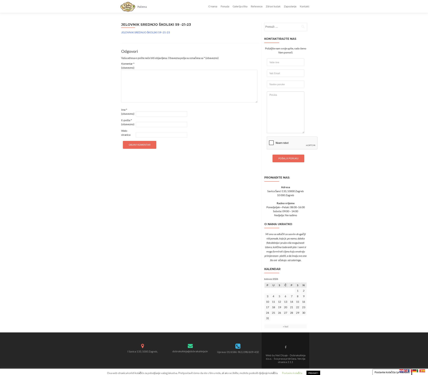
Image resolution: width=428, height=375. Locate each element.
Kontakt (304, 6)
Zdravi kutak (273, 6)
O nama (212, 6)
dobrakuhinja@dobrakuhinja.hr (190, 351)
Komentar (127, 65)
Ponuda (225, 6)
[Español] (423, 370)
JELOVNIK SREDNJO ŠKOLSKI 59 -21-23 (145, 32)
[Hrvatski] (401, 370)
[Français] (410, 370)
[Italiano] (419, 370)
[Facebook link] (285, 347)
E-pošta (127, 122)
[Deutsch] (414, 370)
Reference (256, 6)
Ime (127, 111)
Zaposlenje (290, 6)
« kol (285, 326)
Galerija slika (240, 6)
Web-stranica (125, 132)
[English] (406, 370)
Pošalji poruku (288, 158)
